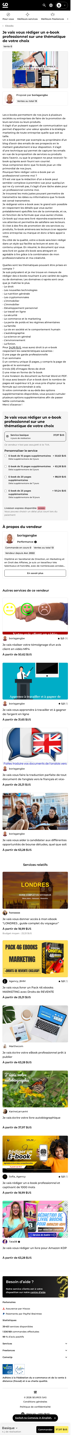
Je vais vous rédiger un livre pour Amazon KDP (35, 1248)
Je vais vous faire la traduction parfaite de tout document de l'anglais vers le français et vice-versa (35, 779)
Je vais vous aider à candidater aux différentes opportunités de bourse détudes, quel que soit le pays (35, 844)
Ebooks (9, 25)
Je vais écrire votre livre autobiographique (31, 1117)
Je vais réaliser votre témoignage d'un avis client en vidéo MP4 (32, 647)
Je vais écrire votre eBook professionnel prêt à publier (34, 1054)
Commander (45, 1429)
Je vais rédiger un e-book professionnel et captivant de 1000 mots (31, 1185)
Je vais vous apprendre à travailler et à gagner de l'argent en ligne (34, 712)
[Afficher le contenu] (66, 1344)
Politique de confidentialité (35, 1406)
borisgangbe (40, 95)
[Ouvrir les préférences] (51, 5)
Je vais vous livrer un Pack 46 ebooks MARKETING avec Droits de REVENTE (28, 989)
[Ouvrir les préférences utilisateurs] (64, 5)
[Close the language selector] (54, 1418)
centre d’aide (37, 1292)
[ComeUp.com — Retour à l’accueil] (5, 5)
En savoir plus (35, 573)
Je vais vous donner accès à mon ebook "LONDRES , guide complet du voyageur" (31, 921)
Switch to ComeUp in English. (33, 1417)
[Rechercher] (44, 5)
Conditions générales (35, 1401)
